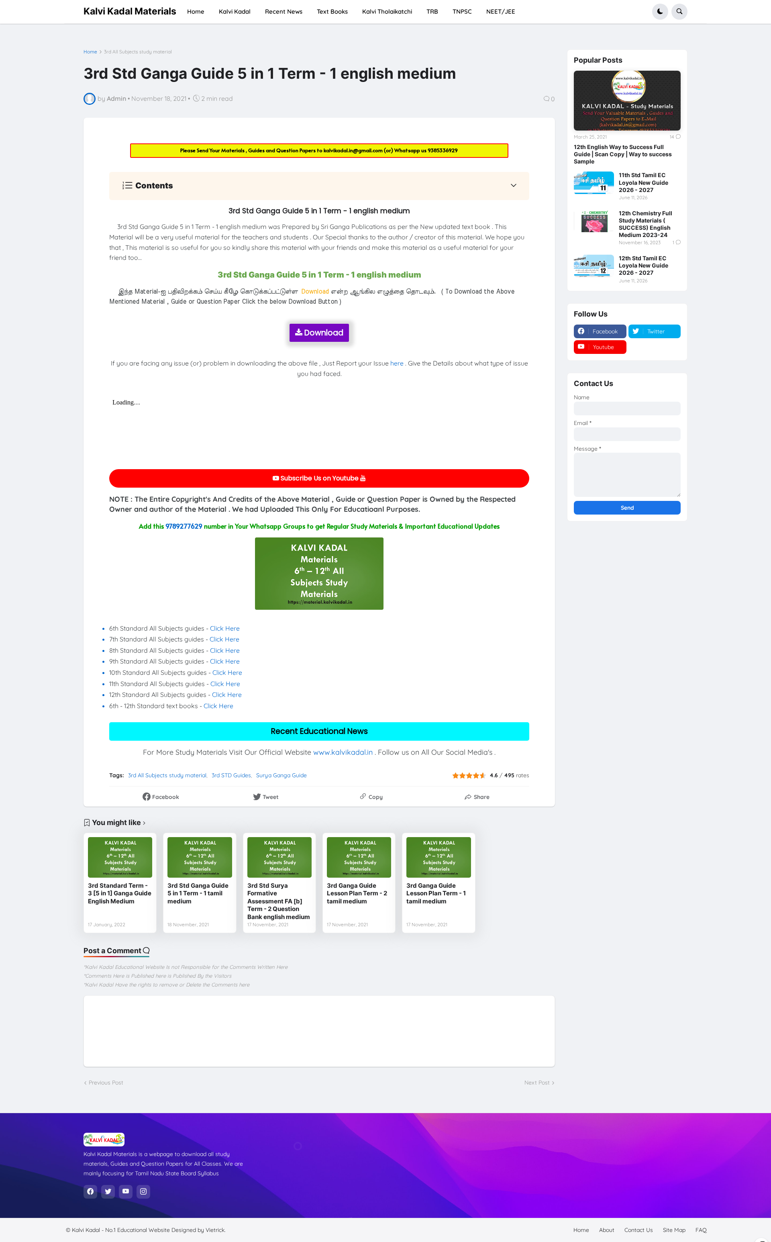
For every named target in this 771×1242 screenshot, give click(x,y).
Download (322, 332)
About (606, 1230)
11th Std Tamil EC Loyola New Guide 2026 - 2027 (643, 182)
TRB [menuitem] (432, 11)
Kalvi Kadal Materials (130, 11)
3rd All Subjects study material (138, 51)
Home (90, 51)
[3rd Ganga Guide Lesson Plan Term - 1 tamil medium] (438, 857)
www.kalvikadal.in (343, 752)
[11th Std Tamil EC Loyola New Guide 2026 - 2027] (594, 183)
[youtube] (126, 1192)
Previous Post (106, 1082)
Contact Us (638, 1230)
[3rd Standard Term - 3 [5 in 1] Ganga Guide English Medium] (120, 857)
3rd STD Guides (231, 775)
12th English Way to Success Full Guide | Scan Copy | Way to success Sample (623, 154)
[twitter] (108, 1192)
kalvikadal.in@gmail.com (354, 150)
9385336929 (443, 150)
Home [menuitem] (195, 11)
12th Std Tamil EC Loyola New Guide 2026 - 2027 (643, 265)
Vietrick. (216, 1230)
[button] (660, 12)
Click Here (225, 628)
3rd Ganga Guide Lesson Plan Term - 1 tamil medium (436, 893)
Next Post (537, 1082)
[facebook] (90, 1192)
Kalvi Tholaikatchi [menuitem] (387, 11)
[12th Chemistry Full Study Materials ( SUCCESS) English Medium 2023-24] (594, 221)
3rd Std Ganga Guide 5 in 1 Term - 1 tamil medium (197, 893)
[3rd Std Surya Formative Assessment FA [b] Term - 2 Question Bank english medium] (279, 857)
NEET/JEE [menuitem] (500, 11)
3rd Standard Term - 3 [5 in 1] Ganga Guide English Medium (119, 893)
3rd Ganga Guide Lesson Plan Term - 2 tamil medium (357, 893)
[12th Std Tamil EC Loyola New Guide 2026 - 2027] (594, 266)
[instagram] (143, 1192)
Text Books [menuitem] (332, 11)
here (397, 363)
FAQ (701, 1230)
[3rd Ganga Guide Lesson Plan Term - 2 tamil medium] (359, 857)
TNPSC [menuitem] (462, 11)
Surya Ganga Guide (281, 775)
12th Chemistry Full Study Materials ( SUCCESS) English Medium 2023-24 (645, 224)
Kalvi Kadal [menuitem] (235, 11)
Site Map (674, 1230)
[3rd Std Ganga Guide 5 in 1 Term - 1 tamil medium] (199, 857)
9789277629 (183, 525)
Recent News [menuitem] (283, 11)
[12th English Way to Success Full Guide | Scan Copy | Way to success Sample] (627, 101)
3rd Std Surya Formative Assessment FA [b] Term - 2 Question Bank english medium (278, 901)
